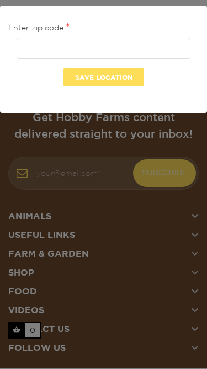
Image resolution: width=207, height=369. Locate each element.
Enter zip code (37, 27)
